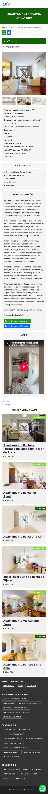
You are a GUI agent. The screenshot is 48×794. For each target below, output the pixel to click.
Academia (14, 769)
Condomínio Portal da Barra (14, 734)
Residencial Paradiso (10, 752)
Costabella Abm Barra (11, 738)
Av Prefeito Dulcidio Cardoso (30, 703)
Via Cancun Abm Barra (11, 756)
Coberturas (31, 686)
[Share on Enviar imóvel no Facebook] (9, 32)
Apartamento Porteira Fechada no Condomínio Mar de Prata (23, 449)
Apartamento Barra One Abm (23, 536)
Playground (36, 769)
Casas (20, 686)
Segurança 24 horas (19, 778)
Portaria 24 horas (9, 774)
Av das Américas (9, 703)
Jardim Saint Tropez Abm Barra (14, 747)
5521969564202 (12, 47)
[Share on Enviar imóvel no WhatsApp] (4, 32)
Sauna (5, 778)
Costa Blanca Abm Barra (33, 738)
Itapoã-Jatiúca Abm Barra (28, 120)
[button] (42, 73)
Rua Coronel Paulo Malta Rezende (15, 707)
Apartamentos (25, 110)
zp (32, 778)
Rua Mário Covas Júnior (12, 716)
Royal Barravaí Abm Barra (32, 752)
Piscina (25, 769)
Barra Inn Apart (25, 729)
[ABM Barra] (8, 4)
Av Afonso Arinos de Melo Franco (15, 698)
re (22, 774)
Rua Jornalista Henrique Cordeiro (16, 712)
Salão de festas (32, 774)
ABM (5, 769)
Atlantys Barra (9, 729)
